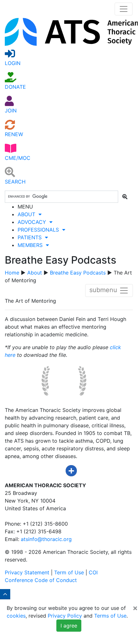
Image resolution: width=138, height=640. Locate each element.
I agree (69, 625)
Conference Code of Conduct (41, 580)
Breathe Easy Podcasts (78, 272)
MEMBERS (32, 245)
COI (93, 572)
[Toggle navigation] (124, 9)
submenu (104, 290)
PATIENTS (31, 237)
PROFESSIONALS (40, 229)
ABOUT (28, 214)
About (34, 272)
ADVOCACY (33, 222)
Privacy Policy (65, 615)
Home (12, 272)
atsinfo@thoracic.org (46, 539)
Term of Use (69, 572)
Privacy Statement (27, 572)
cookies (16, 615)
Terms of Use (110, 615)
